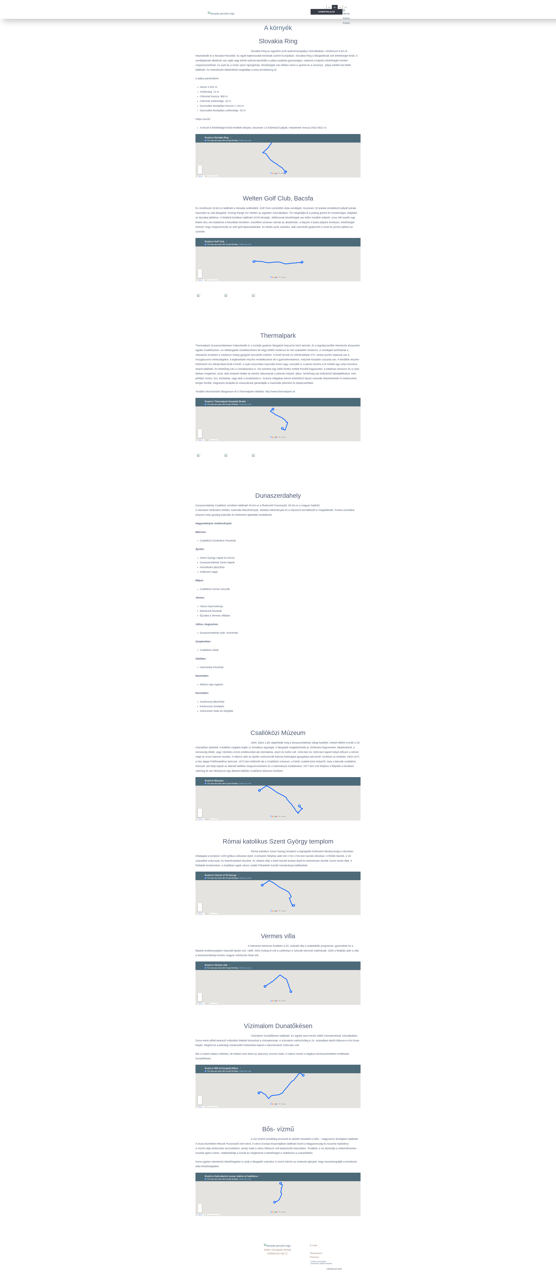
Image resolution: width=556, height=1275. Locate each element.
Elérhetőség (219, 1258)
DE (340, 8)
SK (329, 8)
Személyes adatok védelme (321, 1264)
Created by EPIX (334, 1269)
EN (345, 8)
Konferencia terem (223, 1254)
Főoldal (217, 1235)
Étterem (217, 1251)
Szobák (217, 1243)
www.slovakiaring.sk (265, 69)
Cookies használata (318, 1262)
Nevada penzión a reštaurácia (229, 1262)
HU (334, 8)
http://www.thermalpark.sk (280, 391)
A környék (278, 27)
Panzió (216, 1239)
